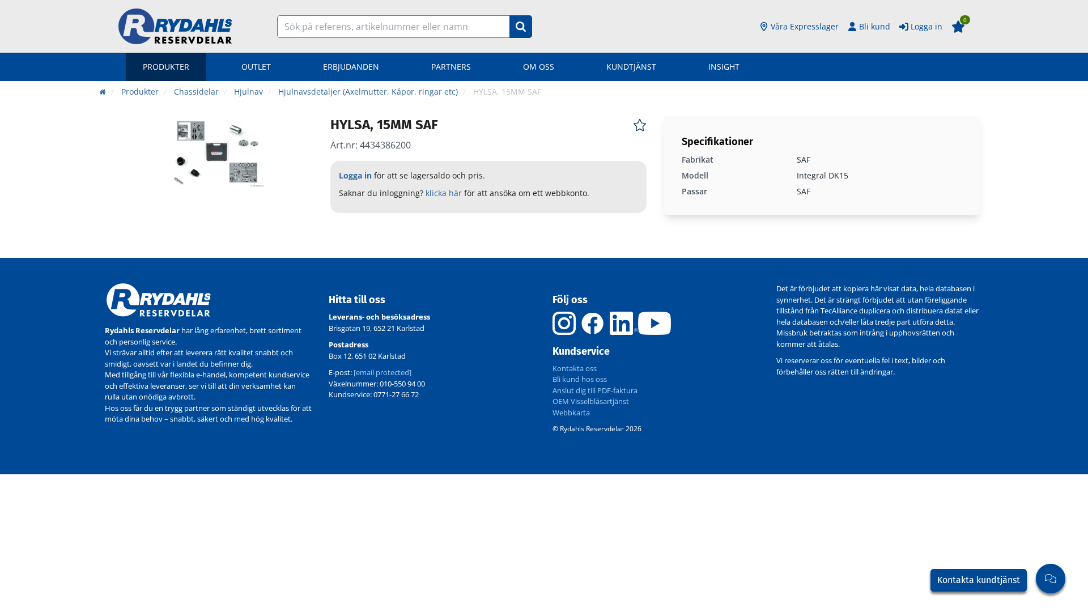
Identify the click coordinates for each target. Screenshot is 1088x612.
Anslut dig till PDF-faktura (595, 390)
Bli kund (874, 26)
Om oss (538, 66)
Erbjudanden (351, 66)
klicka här (444, 193)
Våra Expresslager (805, 26)
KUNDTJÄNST (631, 66)
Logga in (926, 26)
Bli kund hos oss (579, 379)
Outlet (256, 66)
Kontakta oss (574, 368)
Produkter (166, 66)
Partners (451, 66)
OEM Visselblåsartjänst (590, 401)
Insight (724, 66)
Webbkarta (571, 412)
